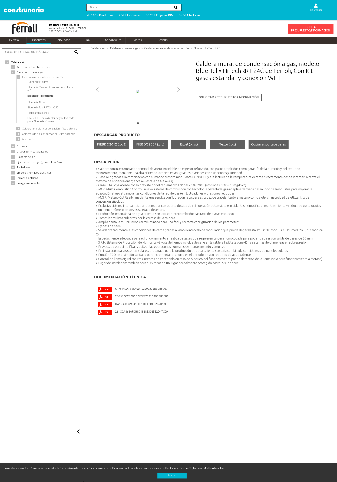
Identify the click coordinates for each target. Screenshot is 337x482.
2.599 (130, 15)
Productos (38, 40)
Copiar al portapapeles (268, 144)
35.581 (189, 15)
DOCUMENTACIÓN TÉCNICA (120, 277)
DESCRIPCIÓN (107, 162)
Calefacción (98, 48)
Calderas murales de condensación (166, 48)
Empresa (14, 40)
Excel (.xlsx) (189, 144)
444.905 (100, 15)
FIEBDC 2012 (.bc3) (111, 144)
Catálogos (63, 40)
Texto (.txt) (227, 144)
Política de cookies (214, 468)
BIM (88, 40)
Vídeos (138, 40)
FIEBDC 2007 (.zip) (150, 144)
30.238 (160, 15)
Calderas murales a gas (125, 48)
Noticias (162, 40)
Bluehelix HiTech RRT (206, 48)
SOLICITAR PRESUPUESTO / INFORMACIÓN (229, 97)
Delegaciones (113, 40)
